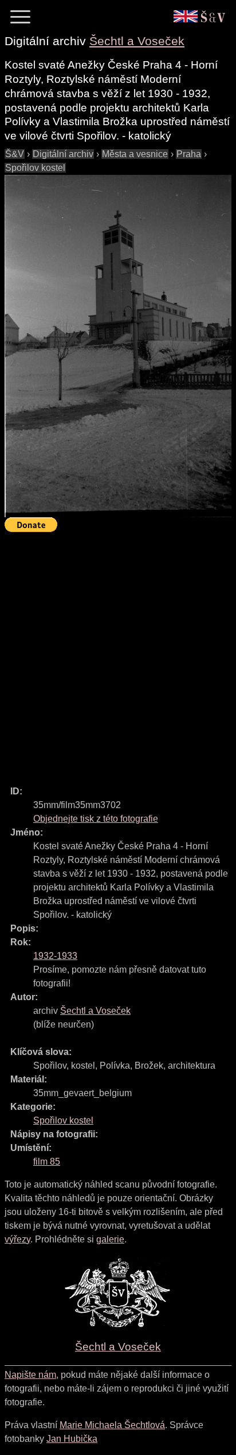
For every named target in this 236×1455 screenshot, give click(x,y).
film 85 (46, 1161)
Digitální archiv (63, 154)
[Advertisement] (118, 654)
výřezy (17, 1239)
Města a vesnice (135, 154)
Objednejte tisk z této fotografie (95, 819)
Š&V (14, 154)
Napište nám (30, 1375)
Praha (188, 154)
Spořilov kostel (35, 168)
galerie (110, 1239)
